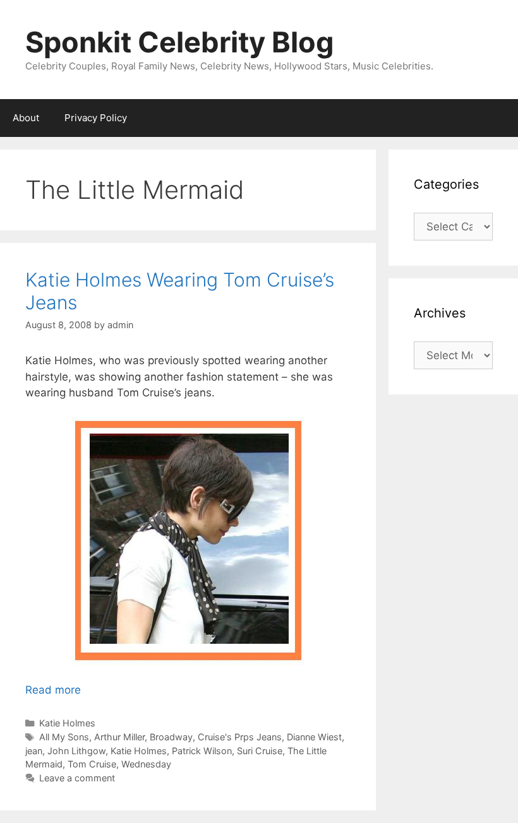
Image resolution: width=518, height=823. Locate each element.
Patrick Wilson (202, 750)
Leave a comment (77, 778)
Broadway (171, 736)
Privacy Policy (95, 118)
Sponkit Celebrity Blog (179, 42)
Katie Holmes (67, 723)
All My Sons (64, 736)
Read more (53, 690)
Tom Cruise (92, 764)
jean (33, 750)
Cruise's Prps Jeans (240, 736)
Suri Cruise (259, 750)
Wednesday (146, 764)
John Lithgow (76, 750)
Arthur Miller (119, 736)
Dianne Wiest (314, 736)
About (26, 118)
